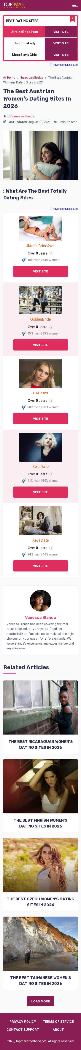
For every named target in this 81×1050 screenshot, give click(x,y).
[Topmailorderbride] (14, 5)
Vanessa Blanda (22, 116)
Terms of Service (58, 1022)
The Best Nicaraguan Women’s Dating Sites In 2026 (40, 744)
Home (11, 77)
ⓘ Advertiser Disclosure (64, 208)
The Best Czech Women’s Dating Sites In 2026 (40, 902)
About (58, 1030)
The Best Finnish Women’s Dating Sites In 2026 (40, 823)
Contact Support (22, 1030)
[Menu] (75, 5)
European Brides (32, 77)
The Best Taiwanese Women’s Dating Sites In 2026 (40, 980)
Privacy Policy (23, 1022)
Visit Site (40, 271)
